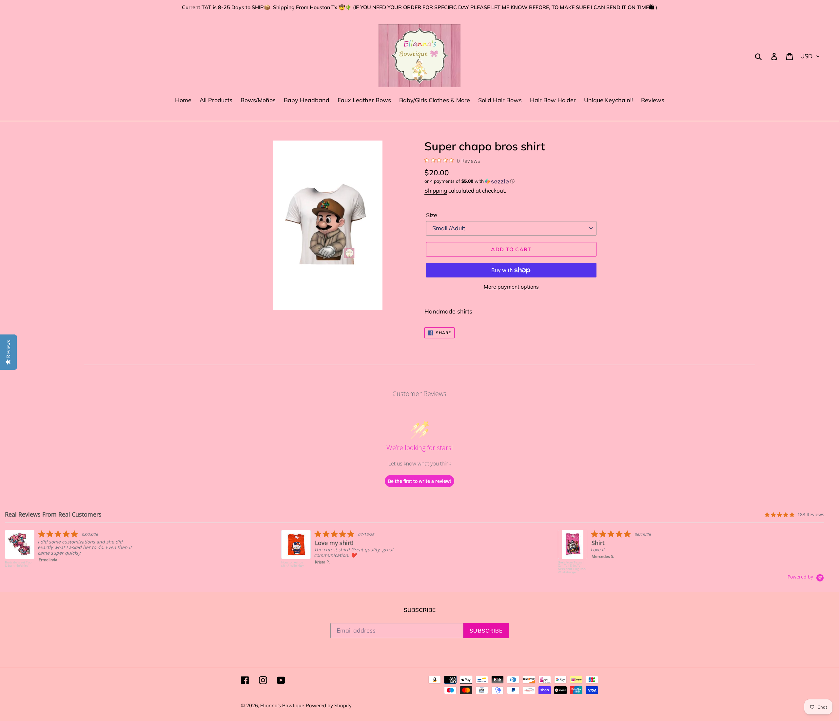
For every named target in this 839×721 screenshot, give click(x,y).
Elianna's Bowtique (282, 705)
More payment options (511, 286)
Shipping (435, 190)
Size (431, 215)
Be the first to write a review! (419, 481)
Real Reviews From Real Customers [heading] (53, 514)
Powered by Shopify (329, 705)
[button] (511, 181)
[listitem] (71, 552)
